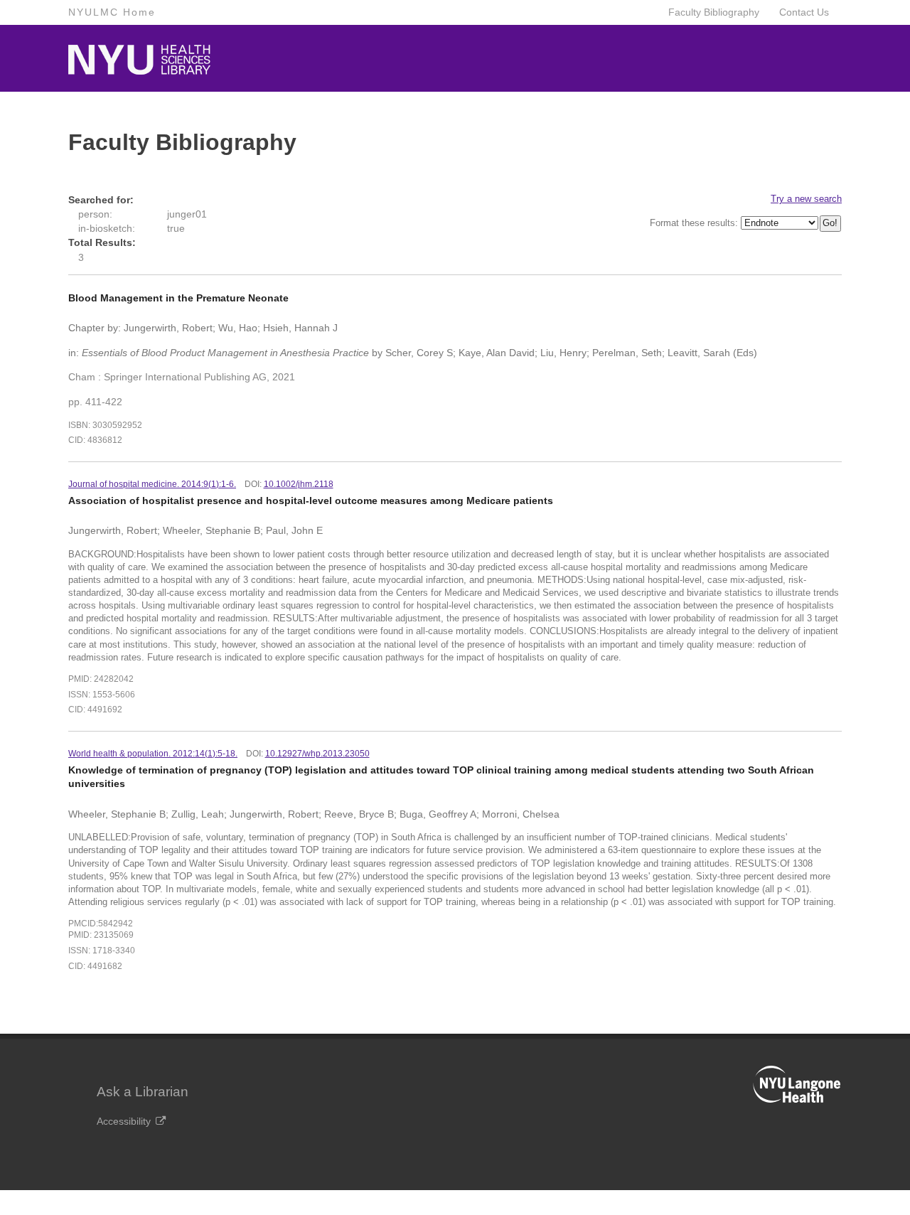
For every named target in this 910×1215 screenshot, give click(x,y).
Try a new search (806, 198)
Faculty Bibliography (713, 12)
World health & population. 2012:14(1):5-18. (152, 753)
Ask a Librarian (142, 1091)
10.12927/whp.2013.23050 (317, 753)
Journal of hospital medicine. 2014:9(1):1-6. (152, 484)
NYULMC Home (112, 12)
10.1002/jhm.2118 (298, 484)
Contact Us (804, 12)
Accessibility (124, 1121)
